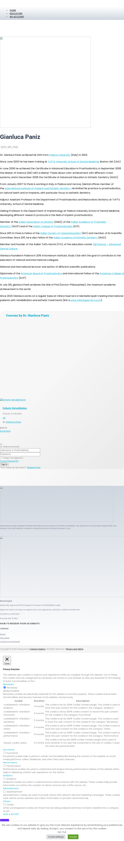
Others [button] (6, 801)
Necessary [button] (8, 684)
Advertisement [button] (11, 788)
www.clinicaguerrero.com (85, 300)
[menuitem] (17, 16)
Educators (5, 638)
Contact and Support (10, 641)
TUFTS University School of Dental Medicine (73, 161)
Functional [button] (8, 749)
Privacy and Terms (74, 649)
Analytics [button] (8, 775)
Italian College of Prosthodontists (53, 226)
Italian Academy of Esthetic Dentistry (75, 237)
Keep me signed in (13, 457)
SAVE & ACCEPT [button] (11, 814)
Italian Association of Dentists (36, 222)
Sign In (4, 464)
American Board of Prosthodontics (41, 273)
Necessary (12, 687)
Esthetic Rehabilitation (15, 408)
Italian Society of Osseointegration (60, 233)
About (2, 634)
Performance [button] (10, 762)
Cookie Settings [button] (56, 836)
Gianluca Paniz (13, 422)
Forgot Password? (9, 461)
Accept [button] (73, 836)
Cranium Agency (38, 649)
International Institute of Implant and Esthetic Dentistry (38, 188)
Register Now (33, 467)
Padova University (59, 155)
